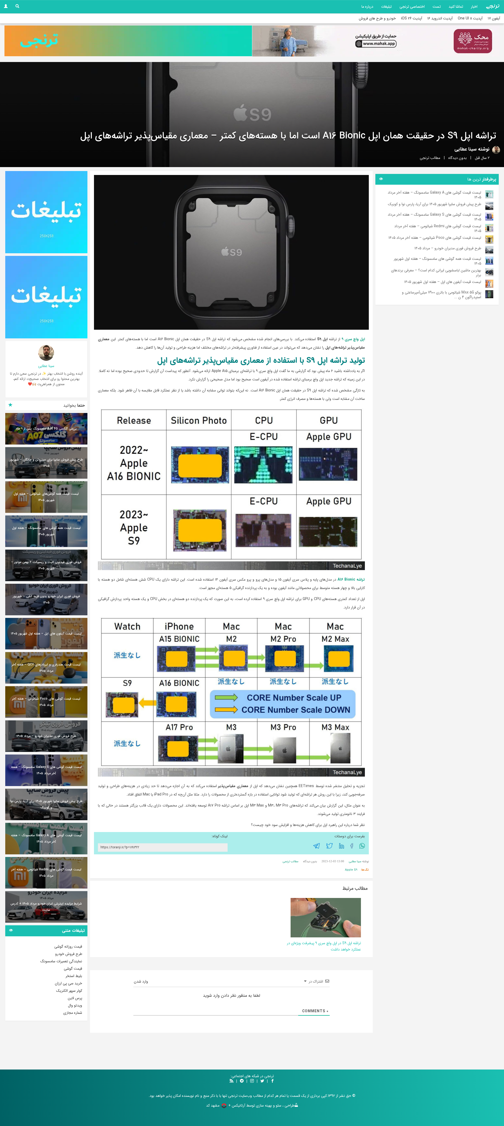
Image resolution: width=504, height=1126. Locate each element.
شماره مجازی (72, 1013)
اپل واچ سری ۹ (353, 339)
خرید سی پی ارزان (68, 983)
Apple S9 (351, 870)
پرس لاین (75, 998)
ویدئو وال (75, 1005)
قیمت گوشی (73, 969)
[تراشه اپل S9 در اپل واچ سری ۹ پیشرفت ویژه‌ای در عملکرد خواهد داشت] (326, 917)
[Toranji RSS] (231, 1081)
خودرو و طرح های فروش (377, 18)
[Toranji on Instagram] (251, 1081)
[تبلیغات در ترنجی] (128, 41)
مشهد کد (212, 1105)
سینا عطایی (465, 149)
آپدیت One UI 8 (470, 18)
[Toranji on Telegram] (241, 1081)
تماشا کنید (456, 6)
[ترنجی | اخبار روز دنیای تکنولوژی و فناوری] (492, 6)
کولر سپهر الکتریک (69, 991)
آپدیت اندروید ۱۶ (440, 18)
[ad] (46, 212)
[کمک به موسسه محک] (376, 41)
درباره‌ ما (367, 6)
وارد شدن (141, 981)
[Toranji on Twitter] (262, 1081)
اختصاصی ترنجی (412, 6)
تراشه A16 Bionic (351, 579)
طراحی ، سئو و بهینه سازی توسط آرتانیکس (263, 1105)
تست (437, 6)
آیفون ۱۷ (494, 18)
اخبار (474, 6)
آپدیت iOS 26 (411, 18)
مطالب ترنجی (430, 158)
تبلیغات (386, 6)
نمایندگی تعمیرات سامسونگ (61, 961)
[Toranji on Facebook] (272, 1081)
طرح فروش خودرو (68, 954)
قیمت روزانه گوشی (68, 946)
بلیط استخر (74, 976)
